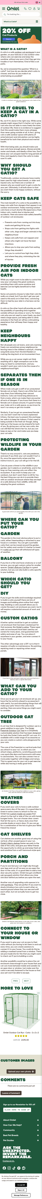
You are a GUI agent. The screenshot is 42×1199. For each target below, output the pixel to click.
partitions (9, 885)
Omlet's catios (22, 627)
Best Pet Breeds (10, 1135)
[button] (21, 1140)
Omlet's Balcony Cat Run (18, 567)
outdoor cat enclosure (24, 52)
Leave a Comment (11, 1093)
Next (26, 981)
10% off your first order (21, 2)
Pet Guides (8, 1140)
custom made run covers (21, 814)
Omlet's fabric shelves (10, 843)
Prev (15, 981)
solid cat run (9, 550)
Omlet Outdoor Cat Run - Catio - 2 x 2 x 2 (21, 1033)
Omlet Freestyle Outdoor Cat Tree (17, 729)
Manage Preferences (21, 1195)
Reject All (21, 1190)
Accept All (21, 1185)
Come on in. (9, 1161)
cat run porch (6, 875)
